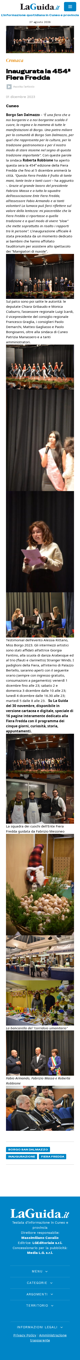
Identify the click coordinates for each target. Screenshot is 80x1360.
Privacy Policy (24, 1335)
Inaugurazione (21, 1156)
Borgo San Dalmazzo (28, 1149)
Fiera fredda (52, 1156)
